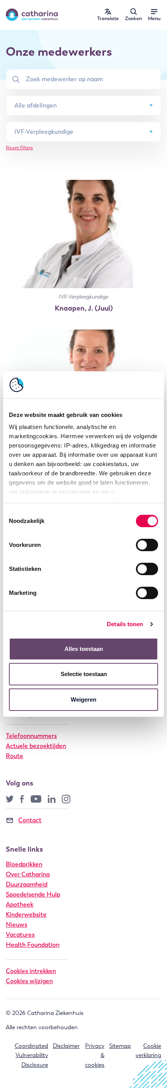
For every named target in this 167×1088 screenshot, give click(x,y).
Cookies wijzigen (29, 981)
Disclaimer (66, 1045)
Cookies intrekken (31, 971)
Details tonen (125, 624)
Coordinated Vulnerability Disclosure (31, 1055)
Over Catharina (28, 874)
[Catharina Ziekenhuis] (32, 15)
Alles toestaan (83, 649)
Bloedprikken (24, 864)
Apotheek (19, 904)
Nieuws (16, 924)
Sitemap (120, 1045)
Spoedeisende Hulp (33, 894)
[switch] (147, 545)
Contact (30, 820)
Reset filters (19, 147)
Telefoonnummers (31, 736)
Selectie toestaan (84, 674)
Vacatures (20, 934)
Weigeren (83, 699)
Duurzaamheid (26, 884)
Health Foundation (32, 944)
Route (14, 756)
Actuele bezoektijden (36, 746)
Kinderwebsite (26, 914)
